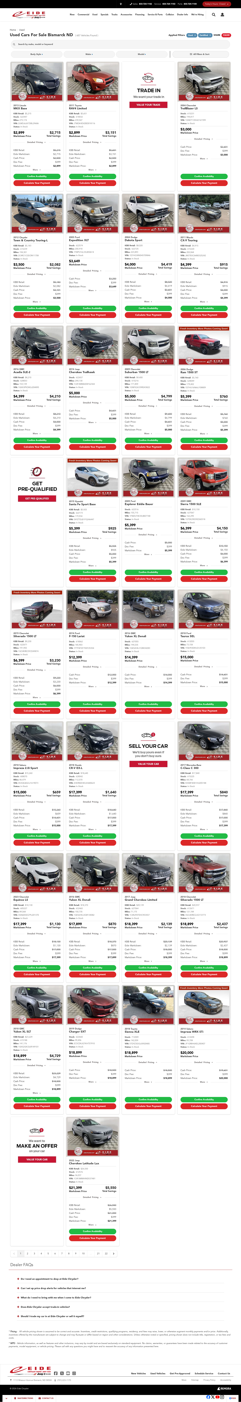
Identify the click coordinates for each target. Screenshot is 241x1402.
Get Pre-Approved (180, 1373)
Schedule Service (204, 1373)
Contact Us (224, 1373)
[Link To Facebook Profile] (56, 1373)
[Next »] (113, 1253)
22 (106, 1254)
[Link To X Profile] (62, 1373)
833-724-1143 (168, 4)
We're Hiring (197, 15)
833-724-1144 (190, 4)
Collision (170, 15)
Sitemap (195, 1380)
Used (94, 15)
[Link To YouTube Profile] (68, 1373)
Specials (104, 15)
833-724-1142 (145, 4)
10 (83, 1254)
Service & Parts (155, 15)
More (35, 170)
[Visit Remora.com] (224, 1389)
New (72, 15)
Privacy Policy (209, 1380)
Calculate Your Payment (37, 183)
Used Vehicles (157, 1373)
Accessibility (225, 1380)
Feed (233, 1398)
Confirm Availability (37, 176)
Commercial (83, 15)
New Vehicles (138, 1373)
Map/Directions (25, 1398)
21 (98, 1254)
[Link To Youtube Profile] (217, 1399)
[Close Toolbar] (6, 1398)
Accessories (126, 15)
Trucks (114, 15)
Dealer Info (182, 15)
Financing (139, 15)
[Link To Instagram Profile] (74, 1373)
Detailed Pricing (35, 142)
